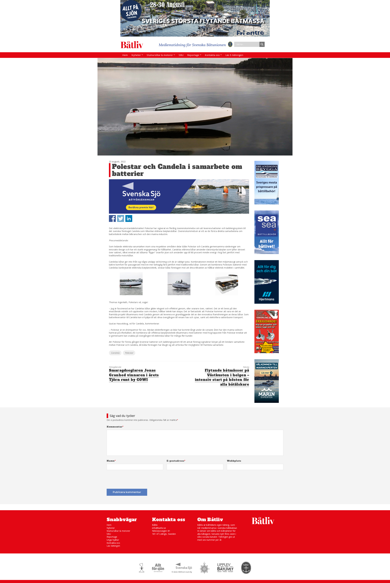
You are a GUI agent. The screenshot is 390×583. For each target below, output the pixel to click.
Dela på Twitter (120, 218)
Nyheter (136, 55)
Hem (125, 55)
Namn (111, 460)
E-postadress (176, 460)
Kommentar (115, 426)
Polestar (129, 352)
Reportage (193, 55)
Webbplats (234, 460)
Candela (115, 352)
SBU (181, 55)
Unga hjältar (113, 539)
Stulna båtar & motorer (160, 55)
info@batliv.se (159, 527)
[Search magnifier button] (262, 44)
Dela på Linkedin (128, 218)
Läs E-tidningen (234, 55)
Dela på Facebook (112, 218)
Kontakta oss (212, 55)
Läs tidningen (113, 545)
